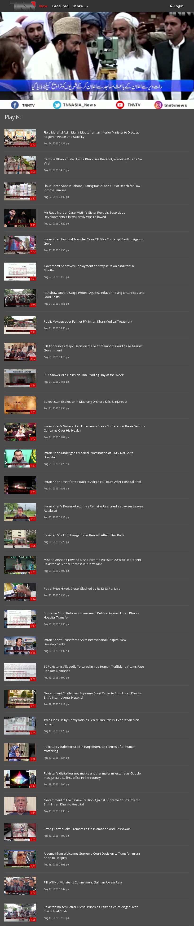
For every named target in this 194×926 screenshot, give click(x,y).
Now (43, 6)
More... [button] (79, 6)
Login (178, 6)
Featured (60, 6)
